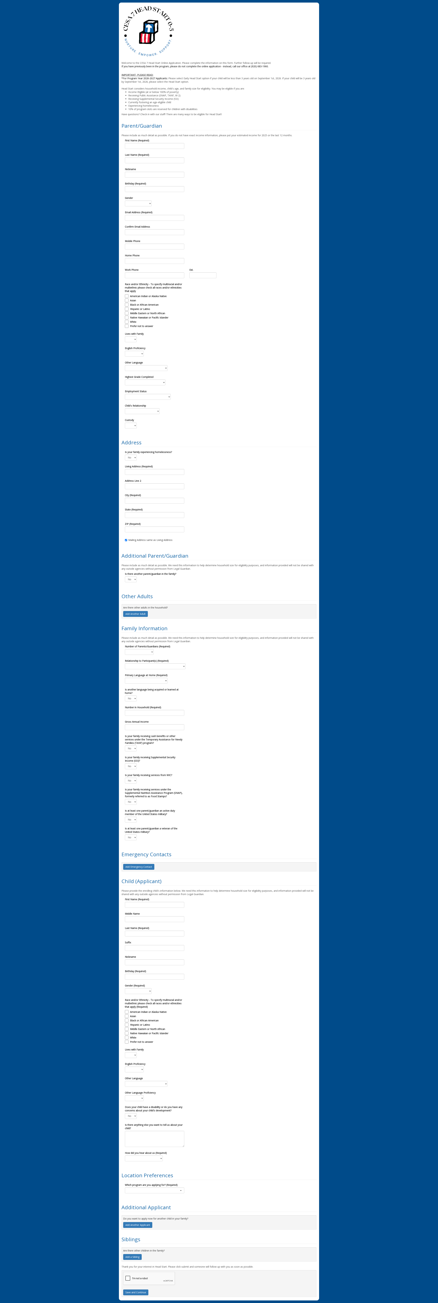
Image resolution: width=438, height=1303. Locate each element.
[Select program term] (154, 1190)
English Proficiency (135, 348)
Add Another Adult (135, 613)
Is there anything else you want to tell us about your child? (154, 1126)
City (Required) (133, 495)
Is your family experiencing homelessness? (148, 452)
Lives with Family (134, 333)
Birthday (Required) (135, 183)
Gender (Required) (135, 985)
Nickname (130, 169)
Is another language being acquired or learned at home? (152, 691)
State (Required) (134, 509)
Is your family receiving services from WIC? (148, 775)
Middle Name (132, 913)
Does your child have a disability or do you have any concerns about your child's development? (153, 1108)
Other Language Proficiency (140, 1092)
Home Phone (132, 255)
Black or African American (144, 304)
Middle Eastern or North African (147, 313)
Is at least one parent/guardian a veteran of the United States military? (151, 830)
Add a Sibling (132, 1257)
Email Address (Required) (138, 212)
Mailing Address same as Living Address (150, 540)
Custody (129, 420)
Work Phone (132, 269)
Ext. (191, 269)
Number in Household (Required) (143, 707)
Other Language (134, 362)
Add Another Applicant (137, 1225)
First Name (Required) (137, 140)
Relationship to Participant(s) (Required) (147, 660)
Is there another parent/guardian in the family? (150, 573)
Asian (133, 300)
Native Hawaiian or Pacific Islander (149, 317)
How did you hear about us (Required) (146, 1152)
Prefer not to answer (141, 326)
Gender (129, 198)
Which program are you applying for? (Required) (151, 1184)
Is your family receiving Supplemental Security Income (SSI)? (150, 759)
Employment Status (136, 391)
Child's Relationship (135, 405)
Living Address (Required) (139, 466)
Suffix (128, 942)
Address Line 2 (133, 480)
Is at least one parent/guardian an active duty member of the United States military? (150, 812)
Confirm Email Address (137, 226)
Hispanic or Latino (140, 309)
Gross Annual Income (137, 721)
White (133, 321)
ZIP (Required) (133, 523)
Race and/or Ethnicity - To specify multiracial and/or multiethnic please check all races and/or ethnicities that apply (153, 288)
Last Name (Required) (137, 154)
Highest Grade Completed (139, 376)
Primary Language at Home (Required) (146, 675)
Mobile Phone (132, 241)
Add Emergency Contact (138, 866)
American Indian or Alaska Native (148, 296)
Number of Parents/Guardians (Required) (147, 646)
